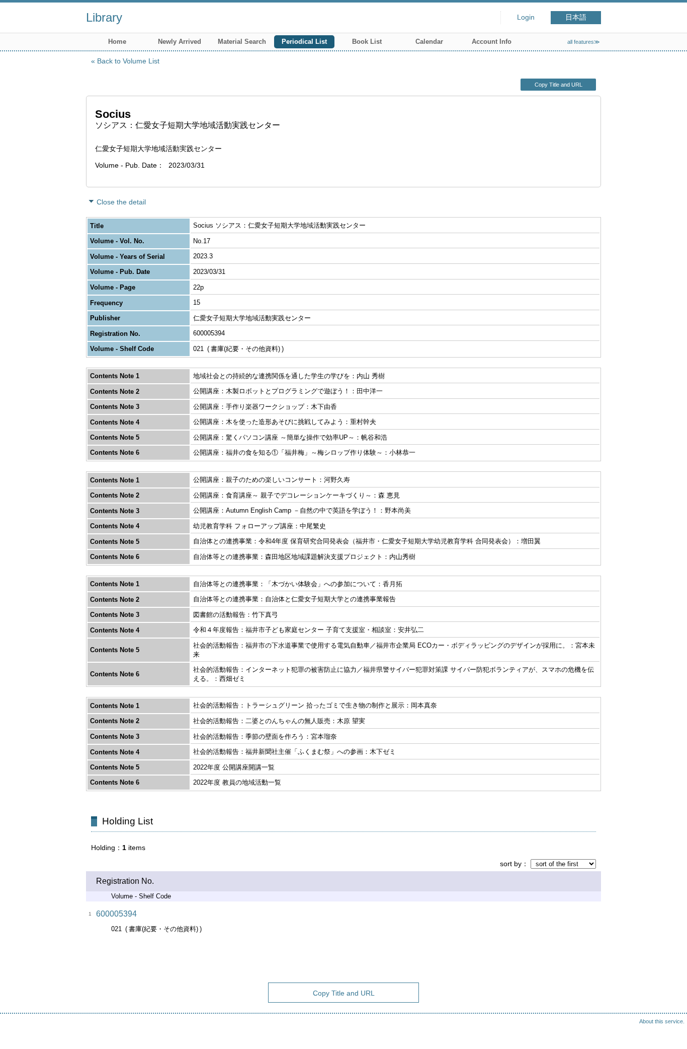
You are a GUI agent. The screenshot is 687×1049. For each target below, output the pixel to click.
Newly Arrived (179, 41)
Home (117, 41)
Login (526, 17)
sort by (511, 864)
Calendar (429, 41)
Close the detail (121, 202)
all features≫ (583, 42)
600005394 (116, 914)
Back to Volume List (128, 61)
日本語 (575, 17)
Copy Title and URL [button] (558, 85)
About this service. (661, 1021)
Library (104, 17)
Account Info (491, 41)
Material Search (242, 41)
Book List (367, 41)
